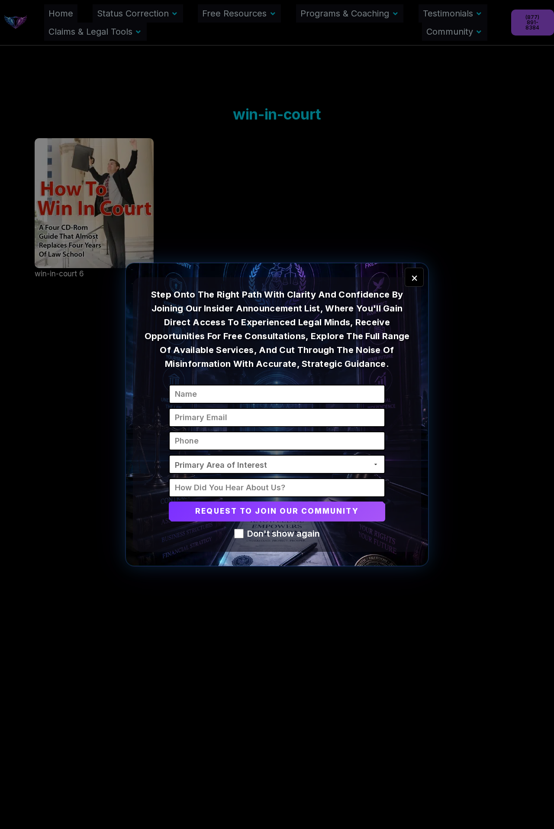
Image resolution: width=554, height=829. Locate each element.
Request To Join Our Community (276, 511)
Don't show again (283, 533)
